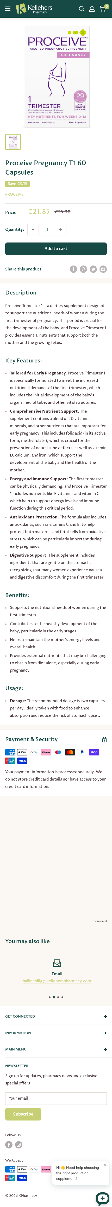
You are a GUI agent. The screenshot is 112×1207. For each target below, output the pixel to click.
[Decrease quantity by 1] (33, 229)
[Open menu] (7, 9)
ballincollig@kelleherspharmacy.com (56, 981)
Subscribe (23, 1114)
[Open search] (82, 9)
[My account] (92, 9)
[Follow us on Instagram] (18, 1144)
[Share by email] (103, 269)
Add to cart (56, 249)
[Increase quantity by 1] (60, 229)
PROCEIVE (14, 194)
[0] (102, 9)
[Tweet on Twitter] (93, 269)
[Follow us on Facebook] (9, 1144)
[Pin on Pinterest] (83, 269)
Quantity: (14, 229)
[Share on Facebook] (73, 269)
